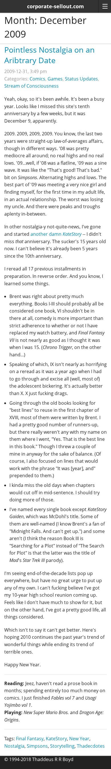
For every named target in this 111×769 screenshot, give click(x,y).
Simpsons (37, 746)
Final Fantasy (30, 738)
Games (55, 79)
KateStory (56, 738)
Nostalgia (14, 746)
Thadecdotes (91, 746)
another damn (55, 234)
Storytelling (62, 746)
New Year (79, 738)
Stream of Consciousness (31, 86)
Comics (37, 79)
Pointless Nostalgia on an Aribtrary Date (49, 55)
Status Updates (81, 79)
